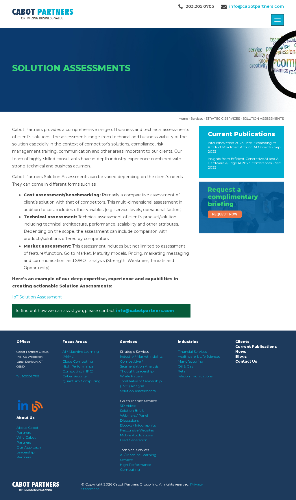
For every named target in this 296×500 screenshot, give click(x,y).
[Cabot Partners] (42, 14)
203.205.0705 (30, 376)
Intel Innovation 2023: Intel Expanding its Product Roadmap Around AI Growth (242, 145)
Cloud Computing (77, 361)
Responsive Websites (137, 430)
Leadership (25, 452)
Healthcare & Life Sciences (199, 356)
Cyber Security (74, 376)
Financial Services (192, 351)
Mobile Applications (136, 435)
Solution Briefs (132, 410)
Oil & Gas (185, 366)
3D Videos (128, 405)
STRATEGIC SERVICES (223, 119)
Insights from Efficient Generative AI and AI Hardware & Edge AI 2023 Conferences (244, 160)
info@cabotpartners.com (256, 6)
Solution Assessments (138, 391)
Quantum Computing (81, 381)
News (240, 351)
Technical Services (134, 450)
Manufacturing (190, 361)
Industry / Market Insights (141, 356)
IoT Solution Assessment (37, 297)
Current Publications (241, 134)
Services (196, 119)
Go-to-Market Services (138, 400)
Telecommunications (195, 376)
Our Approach (28, 447)
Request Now (224, 214)
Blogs (241, 356)
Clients (242, 342)
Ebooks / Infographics (138, 425)
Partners (23, 457)
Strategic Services (134, 351)
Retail (182, 371)
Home (183, 119)
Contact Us (246, 361)
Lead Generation (133, 440)
